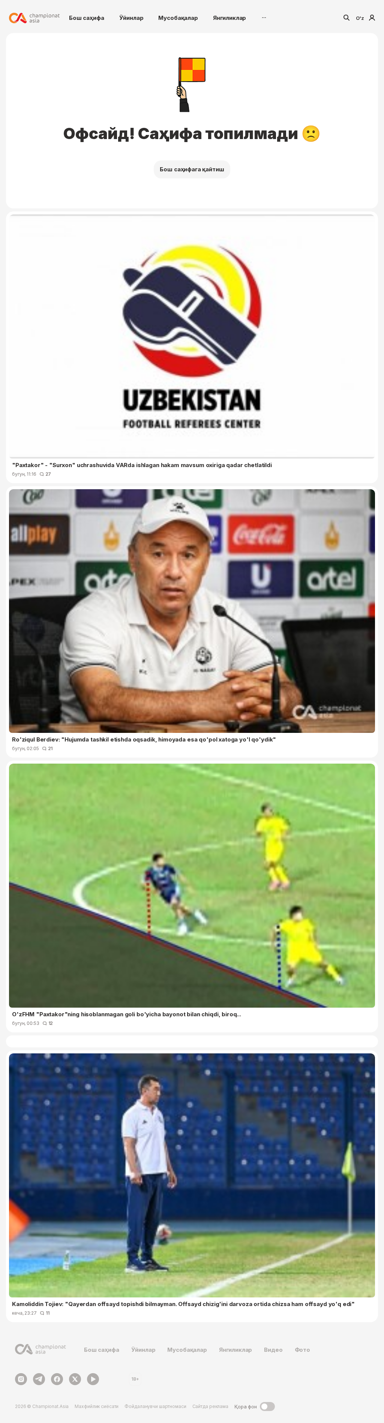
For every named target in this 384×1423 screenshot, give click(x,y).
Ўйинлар (131, 17)
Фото (302, 1349)
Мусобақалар (178, 17)
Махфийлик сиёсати (96, 1406)
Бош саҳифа (86, 17)
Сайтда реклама (210, 1406)
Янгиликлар (229, 17)
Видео (273, 1349)
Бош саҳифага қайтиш (192, 169)
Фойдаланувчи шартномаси (155, 1406)
